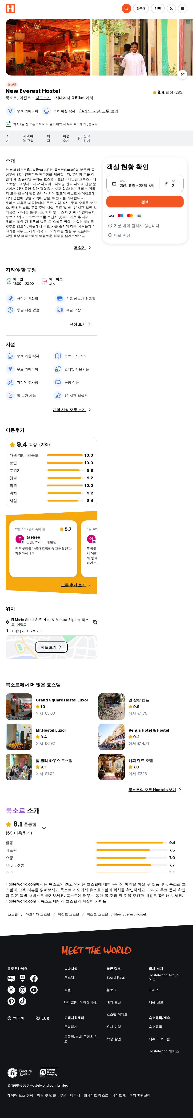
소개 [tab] (7, 138)
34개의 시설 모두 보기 (98, 111)
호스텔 (12, 84)
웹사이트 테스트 (96, 1095)
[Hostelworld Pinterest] (11, 1001)
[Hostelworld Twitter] (11, 990)
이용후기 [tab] (66, 138)
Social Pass (116, 977)
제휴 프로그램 (159, 1039)
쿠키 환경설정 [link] (139, 1095)
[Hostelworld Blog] (11, 978)
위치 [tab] (48, 138)
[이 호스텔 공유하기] (182, 74)
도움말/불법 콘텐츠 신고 (81, 1038)
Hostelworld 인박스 (164, 1051)
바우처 (75, 1095)
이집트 (25, 97)
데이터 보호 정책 (20, 1095)
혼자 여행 (114, 1027)
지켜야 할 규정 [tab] (28, 138)
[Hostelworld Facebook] (34, 978)
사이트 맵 (119, 1095)
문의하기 (70, 1027)
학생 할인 (114, 1039)
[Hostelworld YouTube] (34, 990)
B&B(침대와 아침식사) (81, 1002)
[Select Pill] (126, 8)
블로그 (112, 990)
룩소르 (11, 97)
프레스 (154, 990)
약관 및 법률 (46, 1095)
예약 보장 (114, 1002)
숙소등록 (155, 1027)
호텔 (67, 990)
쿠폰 (63, 1095)
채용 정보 (156, 1002)
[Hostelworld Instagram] (22, 990)
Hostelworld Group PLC (164, 977)
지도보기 (43, 97)
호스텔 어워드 (117, 1014)
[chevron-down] (44, 828)
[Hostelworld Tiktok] (22, 1001)
